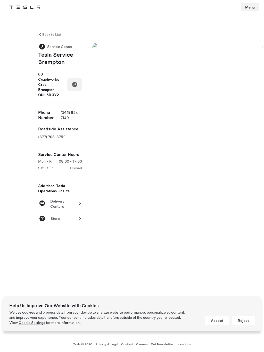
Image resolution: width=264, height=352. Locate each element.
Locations (184, 344)
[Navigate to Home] (24, 7)
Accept (217, 321)
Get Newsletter (162, 344)
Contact (127, 344)
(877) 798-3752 (51, 137)
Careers (142, 344)
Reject (243, 321)
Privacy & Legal (106, 344)
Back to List (51, 34)
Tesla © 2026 (82, 344)
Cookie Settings (32, 323)
